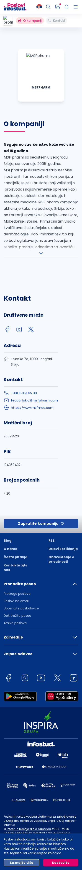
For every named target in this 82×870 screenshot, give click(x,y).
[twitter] (31, 329)
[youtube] (41, 678)
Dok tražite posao (17, 615)
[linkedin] (73, 678)
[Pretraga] (48, 7)
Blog (7, 540)
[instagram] (19, 329)
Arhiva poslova (15, 623)
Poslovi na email (16, 601)
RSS (52, 540)
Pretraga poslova (17, 593)
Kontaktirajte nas (16, 567)
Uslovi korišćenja (63, 549)
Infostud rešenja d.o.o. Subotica (29, 829)
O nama (10, 549)
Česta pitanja (15, 557)
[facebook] (7, 329)
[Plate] (57, 7)
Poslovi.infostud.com (37, 833)
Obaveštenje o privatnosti (61, 559)
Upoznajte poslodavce (21, 608)
